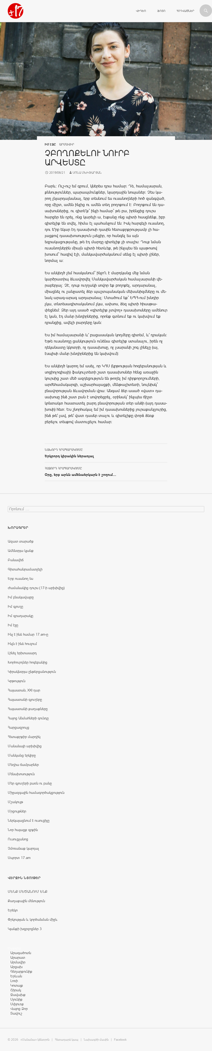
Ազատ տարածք (21, 541)
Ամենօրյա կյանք (21, 551)
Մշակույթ (15, 802)
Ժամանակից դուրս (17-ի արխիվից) (36, 588)
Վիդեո (141, 10)
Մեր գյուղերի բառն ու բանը (30, 783)
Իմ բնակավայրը (21, 597)
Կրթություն (16, 681)
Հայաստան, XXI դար (24, 690)
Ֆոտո (161, 10)
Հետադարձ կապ (66, 1039)
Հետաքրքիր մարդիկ (24, 737)
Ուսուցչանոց (18, 839)
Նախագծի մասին (96, 1039)
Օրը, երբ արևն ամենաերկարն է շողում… (80, 472)
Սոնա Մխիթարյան (87, 172)
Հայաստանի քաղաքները (28, 709)
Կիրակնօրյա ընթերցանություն (32, 671)
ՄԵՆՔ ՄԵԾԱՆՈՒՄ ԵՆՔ (27, 891)
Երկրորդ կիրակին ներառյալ (69, 453)
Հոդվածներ (185, 10)
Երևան (16, 976)
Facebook (120, 1039)
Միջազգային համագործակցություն (36, 792)
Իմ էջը (50, 144)
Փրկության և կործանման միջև (33, 919)
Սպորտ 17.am (19, 858)
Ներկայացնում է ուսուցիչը (28, 820)
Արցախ (16, 967)
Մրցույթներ (17, 811)
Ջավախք (18, 995)
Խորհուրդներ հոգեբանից (27, 662)
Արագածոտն (20, 953)
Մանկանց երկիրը (22, 755)
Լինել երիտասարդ (22, 653)
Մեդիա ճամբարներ (23, 765)
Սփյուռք (17, 1004)
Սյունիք (16, 999)
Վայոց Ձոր (19, 1009)
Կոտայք (16, 985)
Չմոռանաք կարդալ (23, 848)
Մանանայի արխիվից (25, 746)
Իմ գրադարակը (20, 616)
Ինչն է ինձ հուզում (22, 644)
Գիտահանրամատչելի (25, 569)
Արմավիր (17, 962)
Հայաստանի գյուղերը (25, 699)
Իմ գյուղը (15, 606)
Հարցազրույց (18, 727)
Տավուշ (16, 1013)
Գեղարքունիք (21, 971)
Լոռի (14, 981)
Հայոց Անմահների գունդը (28, 718)
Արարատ (17, 957)
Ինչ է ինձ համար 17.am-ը (28, 634)
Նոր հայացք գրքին (23, 830)
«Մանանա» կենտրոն (34, 1039)
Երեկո (13, 910)
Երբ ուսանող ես (20, 578)
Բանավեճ (16, 560)
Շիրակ (15, 990)
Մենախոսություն (21, 774)
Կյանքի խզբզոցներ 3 (25, 929)
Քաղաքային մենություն (26, 901)
